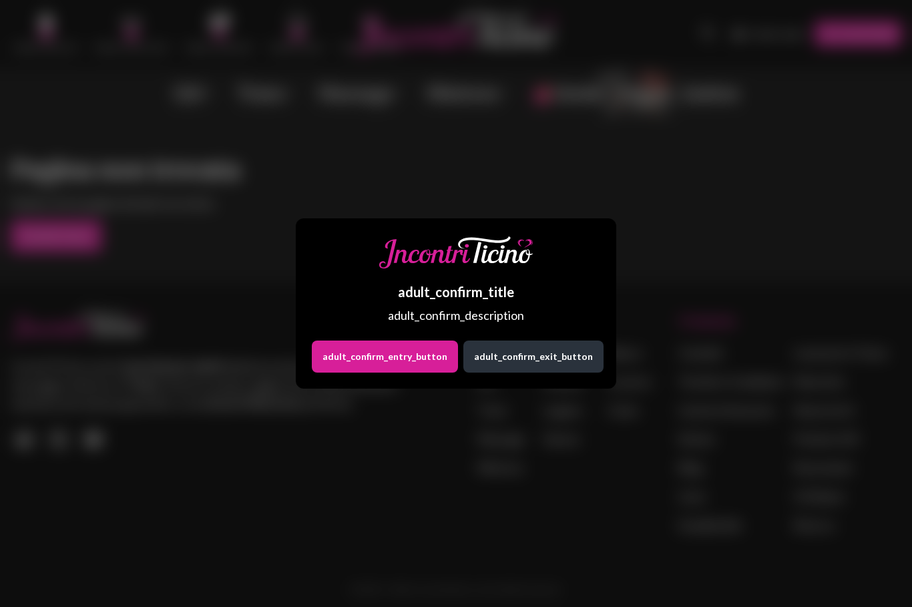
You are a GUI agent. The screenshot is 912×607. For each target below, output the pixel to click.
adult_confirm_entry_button (384, 356)
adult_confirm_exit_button (533, 356)
